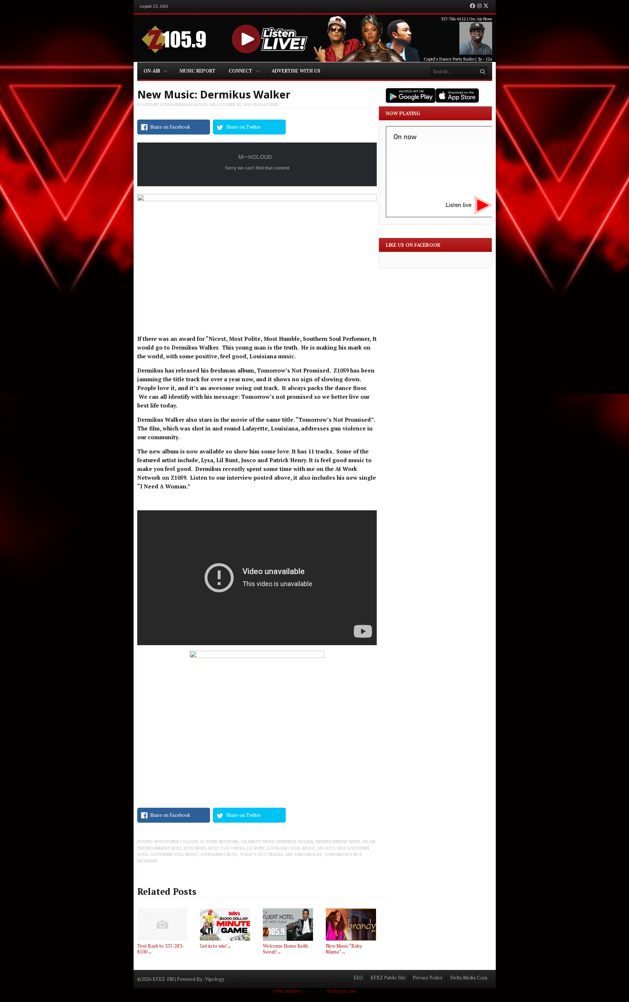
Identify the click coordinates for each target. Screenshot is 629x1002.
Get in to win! (216, 946)
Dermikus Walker (294, 841)
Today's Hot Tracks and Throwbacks (281, 854)
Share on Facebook (170, 127)
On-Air (151, 70)
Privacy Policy (428, 977)
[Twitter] (485, 6)
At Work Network (218, 841)
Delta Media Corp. (469, 977)
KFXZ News (195, 848)
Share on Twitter (243, 127)
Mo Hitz (326, 848)
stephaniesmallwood (184, 104)
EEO (358, 977)
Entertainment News (338, 841)
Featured (268, 104)
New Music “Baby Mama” (344, 949)
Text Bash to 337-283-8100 (160, 949)
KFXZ (176, 848)
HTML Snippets (287, 991)
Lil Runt (256, 848)
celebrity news (257, 841)
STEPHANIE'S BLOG (219, 854)
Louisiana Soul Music (291, 848)
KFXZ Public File (388, 977)
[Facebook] (472, 6)
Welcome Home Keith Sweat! (285, 949)
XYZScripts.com (341, 991)
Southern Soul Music (174, 854)
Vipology (215, 979)
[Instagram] (479, 6)
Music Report (197, 70)
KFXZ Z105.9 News (227, 848)
